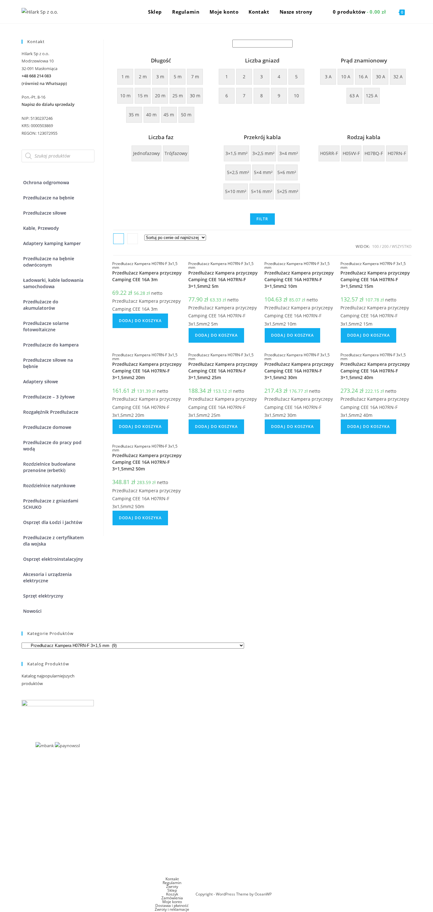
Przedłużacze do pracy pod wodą (52, 445)
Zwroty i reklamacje (172, 909)
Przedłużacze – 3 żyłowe (49, 397)
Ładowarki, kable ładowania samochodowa (53, 283)
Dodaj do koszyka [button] (140, 320)
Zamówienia (172, 898)
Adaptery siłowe (40, 381)
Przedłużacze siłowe (44, 213)
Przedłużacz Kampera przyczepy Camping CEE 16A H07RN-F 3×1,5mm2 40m (375, 370)
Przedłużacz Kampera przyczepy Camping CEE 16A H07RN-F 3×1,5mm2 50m (147, 462)
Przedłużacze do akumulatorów (40, 305)
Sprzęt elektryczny (43, 596)
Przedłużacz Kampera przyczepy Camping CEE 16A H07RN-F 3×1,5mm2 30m (299, 370)
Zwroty (172, 886)
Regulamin (172, 882)
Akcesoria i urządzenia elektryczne (47, 577)
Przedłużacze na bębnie (48, 198)
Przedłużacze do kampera (51, 345)
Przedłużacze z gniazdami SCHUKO (50, 504)
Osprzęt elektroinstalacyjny (53, 559)
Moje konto (172, 901)
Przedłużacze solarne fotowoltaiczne (46, 326)
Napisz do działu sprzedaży (48, 104)
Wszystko (401, 246)
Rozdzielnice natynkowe (49, 485)
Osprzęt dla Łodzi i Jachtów (52, 522)
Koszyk (172, 894)
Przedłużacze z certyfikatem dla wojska (53, 540)
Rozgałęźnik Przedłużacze (50, 412)
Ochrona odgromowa (46, 182)
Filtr (262, 219)
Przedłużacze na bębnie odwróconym (48, 261)
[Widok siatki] (118, 238)
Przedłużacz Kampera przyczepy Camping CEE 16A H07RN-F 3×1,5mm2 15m (375, 279)
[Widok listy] (132, 238)
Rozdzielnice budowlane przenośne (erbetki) (49, 467)
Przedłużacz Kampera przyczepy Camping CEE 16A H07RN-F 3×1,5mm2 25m (223, 370)
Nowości (32, 611)
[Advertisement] (216, 829)
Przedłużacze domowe (47, 427)
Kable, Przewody (41, 228)
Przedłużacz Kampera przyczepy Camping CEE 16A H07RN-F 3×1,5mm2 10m (299, 279)
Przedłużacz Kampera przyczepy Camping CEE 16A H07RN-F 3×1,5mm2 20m (147, 370)
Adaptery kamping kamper (52, 243)
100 (375, 246)
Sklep (172, 890)
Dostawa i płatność (172, 905)
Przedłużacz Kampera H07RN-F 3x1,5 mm (145, 265)
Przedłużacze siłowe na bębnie (48, 363)
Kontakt (172, 879)
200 (385, 246)
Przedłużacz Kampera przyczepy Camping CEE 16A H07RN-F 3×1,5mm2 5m (223, 279)
